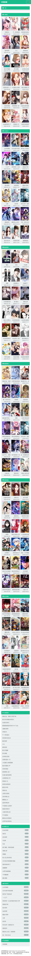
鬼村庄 (4, 833)
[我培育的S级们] (25, 507)
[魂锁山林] (25, 293)
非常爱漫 (4, 2)
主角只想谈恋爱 (25, 418)
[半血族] (25, 256)
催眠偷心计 (5, 799)
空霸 (7, 706)
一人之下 (7, 167)
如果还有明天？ (6, 809)
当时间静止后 (5, 796)
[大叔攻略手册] (7, 293)
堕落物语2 (25, 240)
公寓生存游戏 (5, 793)
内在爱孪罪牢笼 (7, 338)
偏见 (7, 265)
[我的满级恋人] (25, 330)
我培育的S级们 (25, 516)
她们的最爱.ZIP (25, 87)
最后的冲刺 (5, 787)
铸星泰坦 (7, 222)
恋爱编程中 (7, 650)
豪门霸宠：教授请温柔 (8, 847)
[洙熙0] (7, 526)
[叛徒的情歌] (16, 348)
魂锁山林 (25, 301)
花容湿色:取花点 (25, 32)
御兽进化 (16, 516)
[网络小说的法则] (25, 465)
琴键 (7, 283)
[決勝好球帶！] (25, 605)
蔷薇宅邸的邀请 (16, 589)
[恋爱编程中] (7, 642)
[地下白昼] (25, 489)
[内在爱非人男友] (16, 330)
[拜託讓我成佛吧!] (25, 679)
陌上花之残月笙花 (7, 857)
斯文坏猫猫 (7, 69)
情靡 (16, 418)
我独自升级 (25, 167)
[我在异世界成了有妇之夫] (16, 562)
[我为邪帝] (7, 177)
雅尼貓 (16, 669)
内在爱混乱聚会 (16, 320)
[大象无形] (7, 465)
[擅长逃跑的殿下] (7, 679)
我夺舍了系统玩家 (25, 148)
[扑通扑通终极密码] (25, 97)
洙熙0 (7, 534)
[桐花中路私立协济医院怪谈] (16, 526)
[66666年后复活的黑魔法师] (7, 581)
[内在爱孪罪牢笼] (7, 330)
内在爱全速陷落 (25, 320)
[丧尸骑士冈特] (16, 679)
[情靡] (16, 409)
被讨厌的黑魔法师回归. (8, 719)
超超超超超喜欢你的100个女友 (10, 725)
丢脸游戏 (25, 399)
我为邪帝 (7, 185)
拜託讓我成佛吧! (25, 687)
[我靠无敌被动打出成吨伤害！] (7, 428)
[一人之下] (7, 158)
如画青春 (7, 516)
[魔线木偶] (7, 624)
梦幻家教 (16, 69)
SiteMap (19, 950)
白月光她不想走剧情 (7, 890)
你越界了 (25, 283)
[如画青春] (7, 507)
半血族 (25, 265)
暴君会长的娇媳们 (7, 818)
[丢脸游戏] (25, 391)
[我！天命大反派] (25, 213)
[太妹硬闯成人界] (7, 116)
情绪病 (16, 399)
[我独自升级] (25, 158)
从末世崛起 (7, 148)
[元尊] (7, 195)
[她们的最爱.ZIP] (25, 79)
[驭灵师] (16, 195)
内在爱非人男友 (16, 338)
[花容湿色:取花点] (25, 23)
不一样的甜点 (16, 32)
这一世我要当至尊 (25, 455)
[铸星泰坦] (7, 213)
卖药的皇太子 (16, 553)
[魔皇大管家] (25, 177)
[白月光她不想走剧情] (16, 140)
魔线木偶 (7, 632)
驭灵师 (16, 204)
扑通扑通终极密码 (25, 106)
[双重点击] (16, 489)
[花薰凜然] (16, 642)
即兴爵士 (16, 301)
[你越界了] (25, 275)
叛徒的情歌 (16, 357)
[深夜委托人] (16, 275)
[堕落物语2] (25, 232)
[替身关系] (16, 465)
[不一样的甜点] (16, 23)
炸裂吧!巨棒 (16, 240)
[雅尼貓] (16, 660)
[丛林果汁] (7, 544)
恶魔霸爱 (4, 868)
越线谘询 (25, 50)
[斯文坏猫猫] (7, 60)
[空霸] (7, 697)
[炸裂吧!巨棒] (16, 232)
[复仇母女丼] (7, 232)
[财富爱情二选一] (16, 97)
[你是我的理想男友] (25, 348)
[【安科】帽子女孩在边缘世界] (16, 624)
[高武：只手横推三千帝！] (25, 544)
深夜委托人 (16, 283)
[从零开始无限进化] (16, 372)
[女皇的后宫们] (7, 489)
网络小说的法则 (25, 473)
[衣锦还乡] (7, 23)
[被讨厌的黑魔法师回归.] (7, 605)
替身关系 (16, 473)
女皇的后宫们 (7, 497)
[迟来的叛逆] (7, 97)
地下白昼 (25, 497)
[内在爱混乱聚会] (16, 311)
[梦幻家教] (16, 60)
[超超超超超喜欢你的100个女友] (16, 605)
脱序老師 (7, 50)
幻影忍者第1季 (25, 669)
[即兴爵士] (16, 293)
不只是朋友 (5, 815)
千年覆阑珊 (5, 874)
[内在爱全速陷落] (25, 311)
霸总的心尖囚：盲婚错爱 (8, 931)
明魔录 (4, 854)
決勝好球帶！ (25, 614)
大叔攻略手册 (7, 301)
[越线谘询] (25, 42)
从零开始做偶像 (6, 871)
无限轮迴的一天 (7, 87)
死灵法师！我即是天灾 (8, 925)
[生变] (16, 256)
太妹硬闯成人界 (7, 124)
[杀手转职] (25, 562)
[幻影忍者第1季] (25, 660)
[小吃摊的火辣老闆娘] (16, 79)
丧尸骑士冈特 (16, 687)
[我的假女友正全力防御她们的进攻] (25, 642)
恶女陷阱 (4, 837)
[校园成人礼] (16, 116)
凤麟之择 (4, 850)
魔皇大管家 (25, 185)
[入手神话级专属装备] (25, 526)
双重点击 (16, 497)
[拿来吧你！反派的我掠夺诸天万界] (16, 158)
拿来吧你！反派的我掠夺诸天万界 (11, 901)
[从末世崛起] (7, 140)
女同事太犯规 (25, 69)
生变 (16, 265)
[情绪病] (16, 391)
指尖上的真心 (7, 320)
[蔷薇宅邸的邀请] (16, 581)
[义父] (16, 42)
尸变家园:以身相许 (7, 806)
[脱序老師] (7, 42)
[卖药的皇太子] (16, 544)
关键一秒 (25, 589)
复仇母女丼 (7, 240)
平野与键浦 (7, 357)
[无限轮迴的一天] (7, 79)
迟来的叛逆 (7, 106)
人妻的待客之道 (6, 812)
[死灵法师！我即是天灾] (25, 195)
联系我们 (23, 950)
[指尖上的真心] (7, 311)
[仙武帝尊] (16, 177)
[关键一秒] (25, 581)
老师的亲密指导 (25, 124)
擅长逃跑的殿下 (7, 687)
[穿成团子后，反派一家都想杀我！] (25, 372)
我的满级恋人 (25, 338)
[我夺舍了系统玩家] (25, 140)
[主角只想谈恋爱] (25, 409)
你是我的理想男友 (25, 357)
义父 (16, 50)
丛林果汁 (7, 553)
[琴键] (7, 275)
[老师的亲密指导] (25, 116)
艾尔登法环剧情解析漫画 (8, 861)
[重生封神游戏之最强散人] (16, 428)
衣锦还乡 (7, 32)
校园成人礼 (16, 124)
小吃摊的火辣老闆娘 (7, 762)
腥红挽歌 (4, 878)
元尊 (7, 204)
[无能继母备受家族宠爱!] (7, 660)
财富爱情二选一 (16, 106)
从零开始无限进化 (16, 381)
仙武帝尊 (16, 185)
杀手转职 (25, 571)
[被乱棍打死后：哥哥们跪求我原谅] (7, 409)
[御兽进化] (16, 507)
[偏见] (7, 256)
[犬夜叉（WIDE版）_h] (25, 697)
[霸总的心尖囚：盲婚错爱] (16, 213)
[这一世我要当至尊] (25, 446)
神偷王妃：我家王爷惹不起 (9, 716)
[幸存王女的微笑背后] (7, 562)
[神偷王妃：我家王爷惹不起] (7, 372)
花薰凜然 (16, 650)
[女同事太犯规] (25, 60)
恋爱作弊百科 (5, 802)
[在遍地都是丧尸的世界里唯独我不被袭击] (16, 697)
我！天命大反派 (25, 222)
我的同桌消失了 (6, 864)
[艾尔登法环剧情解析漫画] (25, 624)
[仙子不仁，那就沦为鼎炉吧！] (7, 446)
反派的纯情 (5, 830)
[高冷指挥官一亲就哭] (16, 446)
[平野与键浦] (7, 348)
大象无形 (7, 473)
